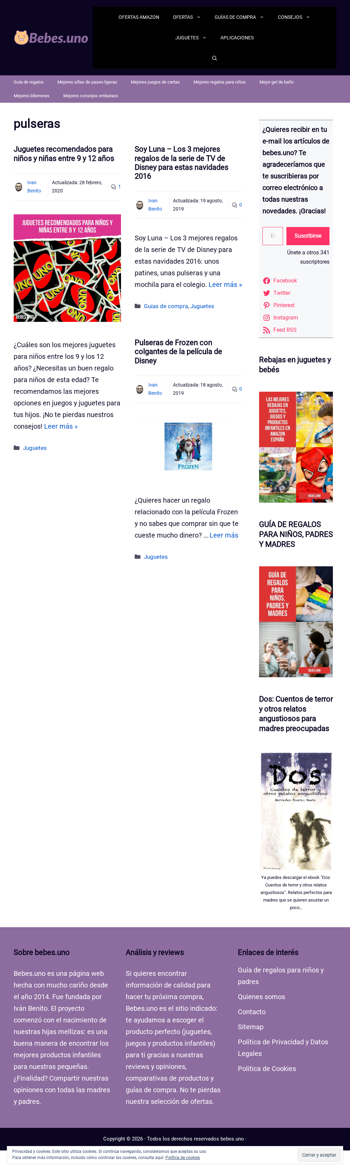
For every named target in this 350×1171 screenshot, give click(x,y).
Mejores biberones (32, 95)
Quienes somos (261, 997)
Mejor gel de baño (276, 82)
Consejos (290, 17)
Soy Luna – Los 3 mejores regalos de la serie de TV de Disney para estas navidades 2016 (181, 162)
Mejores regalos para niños (219, 82)
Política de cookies (182, 1157)
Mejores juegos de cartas (155, 82)
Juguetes (187, 37)
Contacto (252, 1012)
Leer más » (61, 426)
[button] (214, 58)
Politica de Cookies (267, 1069)
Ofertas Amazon (139, 17)
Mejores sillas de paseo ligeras (87, 82)
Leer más (224, 535)
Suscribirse (308, 235)
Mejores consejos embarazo (90, 95)
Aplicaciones (237, 37)
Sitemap (251, 1027)
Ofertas (183, 17)
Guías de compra (235, 17)
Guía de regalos (29, 82)
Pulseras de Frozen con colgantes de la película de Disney (178, 351)
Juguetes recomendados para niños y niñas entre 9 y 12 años (64, 153)
